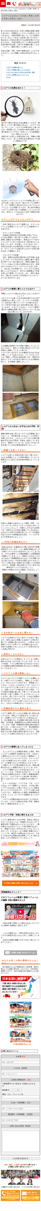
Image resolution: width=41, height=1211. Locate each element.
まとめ (8, 77)
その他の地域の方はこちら (22, 1044)
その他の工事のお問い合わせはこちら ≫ (20, 883)
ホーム (3, 9)
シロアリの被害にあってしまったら (17, 75)
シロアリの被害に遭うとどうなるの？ (18, 70)
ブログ (9, 9)
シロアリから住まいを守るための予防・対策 (20, 72)
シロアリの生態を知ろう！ (14, 67)
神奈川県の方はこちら (21, 1029)
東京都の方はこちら (22, 1015)
